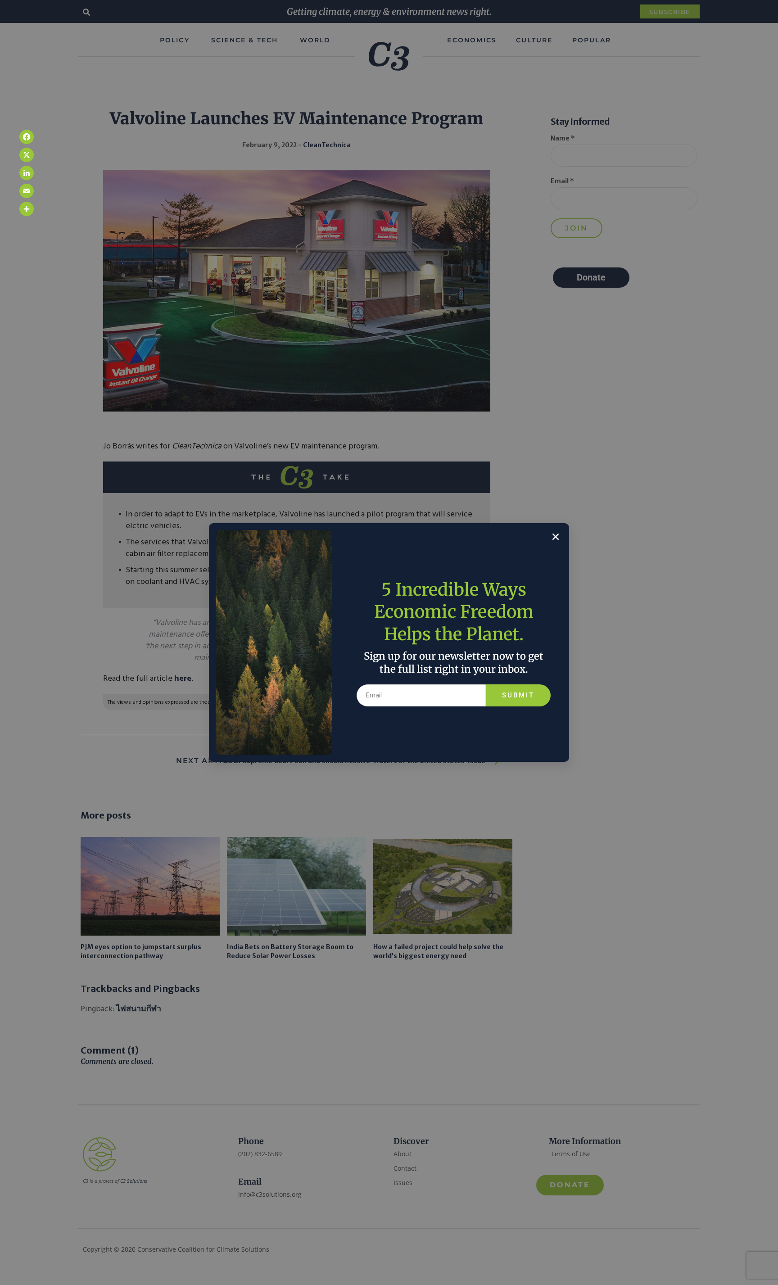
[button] (555, 536)
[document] (389, 642)
